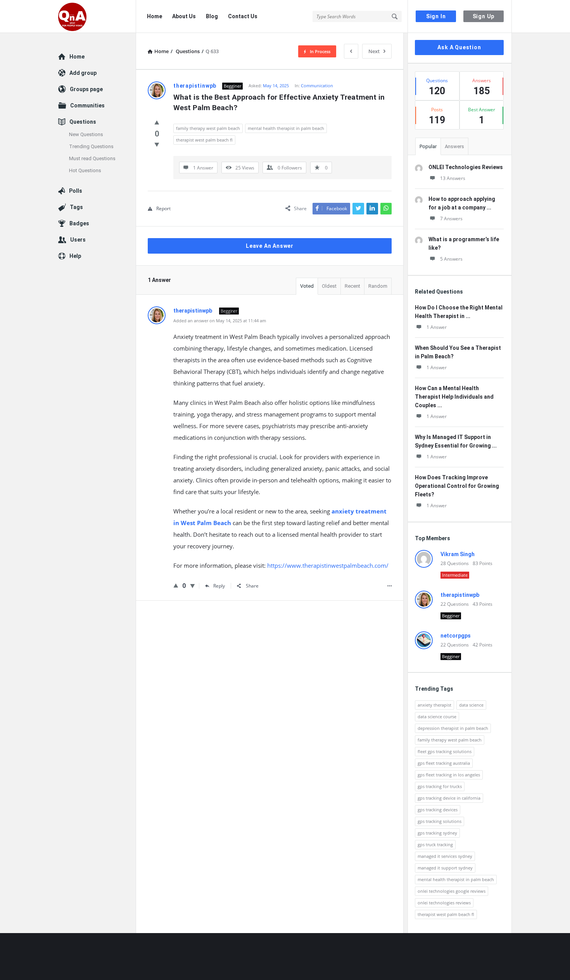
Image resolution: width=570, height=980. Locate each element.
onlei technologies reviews (444, 903)
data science (471, 705)
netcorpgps (455, 636)
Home (154, 16)
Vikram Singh (457, 554)
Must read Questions (92, 158)
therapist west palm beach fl (204, 140)
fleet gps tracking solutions (445, 751)
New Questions (86, 134)
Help (75, 256)
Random (377, 286)
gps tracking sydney (437, 833)
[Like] (156, 122)
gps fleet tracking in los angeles (449, 775)
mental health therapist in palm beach (286, 128)
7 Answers (451, 218)
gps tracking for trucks (440, 786)
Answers (454, 146)
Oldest (329, 286)
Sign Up (484, 16)
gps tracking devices (438, 809)
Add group (83, 73)
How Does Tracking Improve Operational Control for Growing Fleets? (457, 486)
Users (78, 240)
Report (163, 208)
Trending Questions (91, 146)
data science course (437, 716)
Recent (352, 286)
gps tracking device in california (449, 798)
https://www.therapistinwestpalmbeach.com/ (328, 565)
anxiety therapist (434, 705)
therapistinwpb (459, 595)
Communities (87, 105)
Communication (317, 85)
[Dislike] (156, 144)
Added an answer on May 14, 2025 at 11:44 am (219, 320)
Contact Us (242, 16)
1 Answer (437, 327)
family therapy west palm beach (208, 128)
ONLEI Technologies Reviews (465, 167)
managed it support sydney (445, 868)
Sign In (436, 16)
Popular (428, 146)
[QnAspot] (97, 16)
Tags (76, 207)
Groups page (86, 89)
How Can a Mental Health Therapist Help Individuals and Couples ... (454, 396)
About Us (184, 16)
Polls (75, 191)
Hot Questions (85, 170)
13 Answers (452, 178)
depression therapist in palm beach (453, 728)
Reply (219, 585)
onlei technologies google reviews (451, 891)
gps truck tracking (435, 844)
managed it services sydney (445, 856)
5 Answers (451, 259)
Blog (212, 16)
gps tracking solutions (439, 821)
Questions (82, 122)
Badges (79, 223)
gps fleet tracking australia (444, 763)
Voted (307, 286)
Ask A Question (459, 47)
